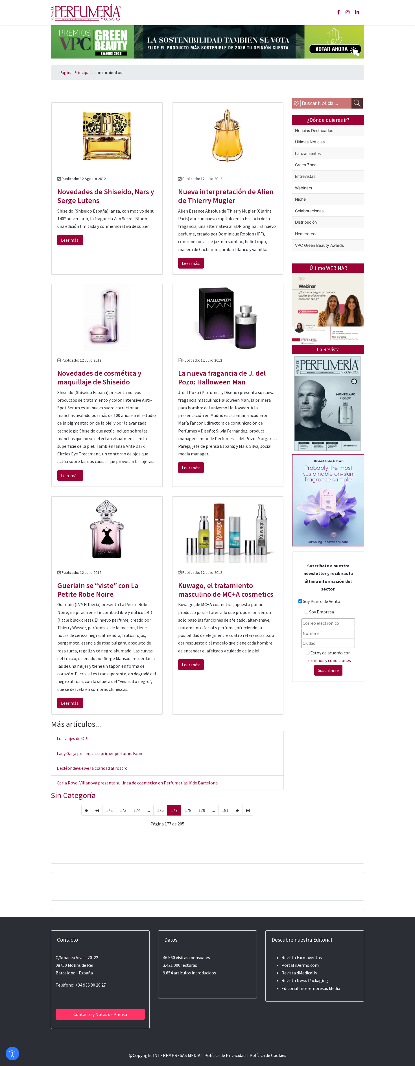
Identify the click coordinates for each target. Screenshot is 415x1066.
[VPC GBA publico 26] (207, 41)
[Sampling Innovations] (328, 500)
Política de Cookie (267, 1055)
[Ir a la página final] (248, 810)
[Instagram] (348, 12)
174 (137, 810)
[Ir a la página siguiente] (237, 810)
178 (188, 810)
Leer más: (70, 240)
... (148, 810)
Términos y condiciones (328, 660)
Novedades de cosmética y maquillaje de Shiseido (99, 377)
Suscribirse (328, 670)
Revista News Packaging (304, 980)
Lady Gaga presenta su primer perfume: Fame (100, 753)
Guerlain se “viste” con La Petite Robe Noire (97, 590)
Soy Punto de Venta (321, 601)
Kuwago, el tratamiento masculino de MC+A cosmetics (225, 590)
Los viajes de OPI (73, 738)
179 (201, 810)
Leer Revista (327, 426)
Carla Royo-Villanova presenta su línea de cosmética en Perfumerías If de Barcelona (137, 783)
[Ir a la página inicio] (86, 810)
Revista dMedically (299, 973)
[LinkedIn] (357, 12)
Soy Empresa (321, 612)
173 (123, 810)
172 (109, 810)
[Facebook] (338, 12)
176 (160, 810)
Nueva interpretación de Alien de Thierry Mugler (226, 196)
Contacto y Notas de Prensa (100, 1014)
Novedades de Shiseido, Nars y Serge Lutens (105, 196)
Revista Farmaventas (301, 957)
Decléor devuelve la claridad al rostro (92, 768)
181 (225, 810)
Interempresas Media (319, 988)
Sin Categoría (73, 795)
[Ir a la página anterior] (97, 810)
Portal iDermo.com (300, 965)
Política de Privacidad (225, 1055)
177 (174, 810)
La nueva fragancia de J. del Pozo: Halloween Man (222, 377)
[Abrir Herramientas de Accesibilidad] (12, 1053)
